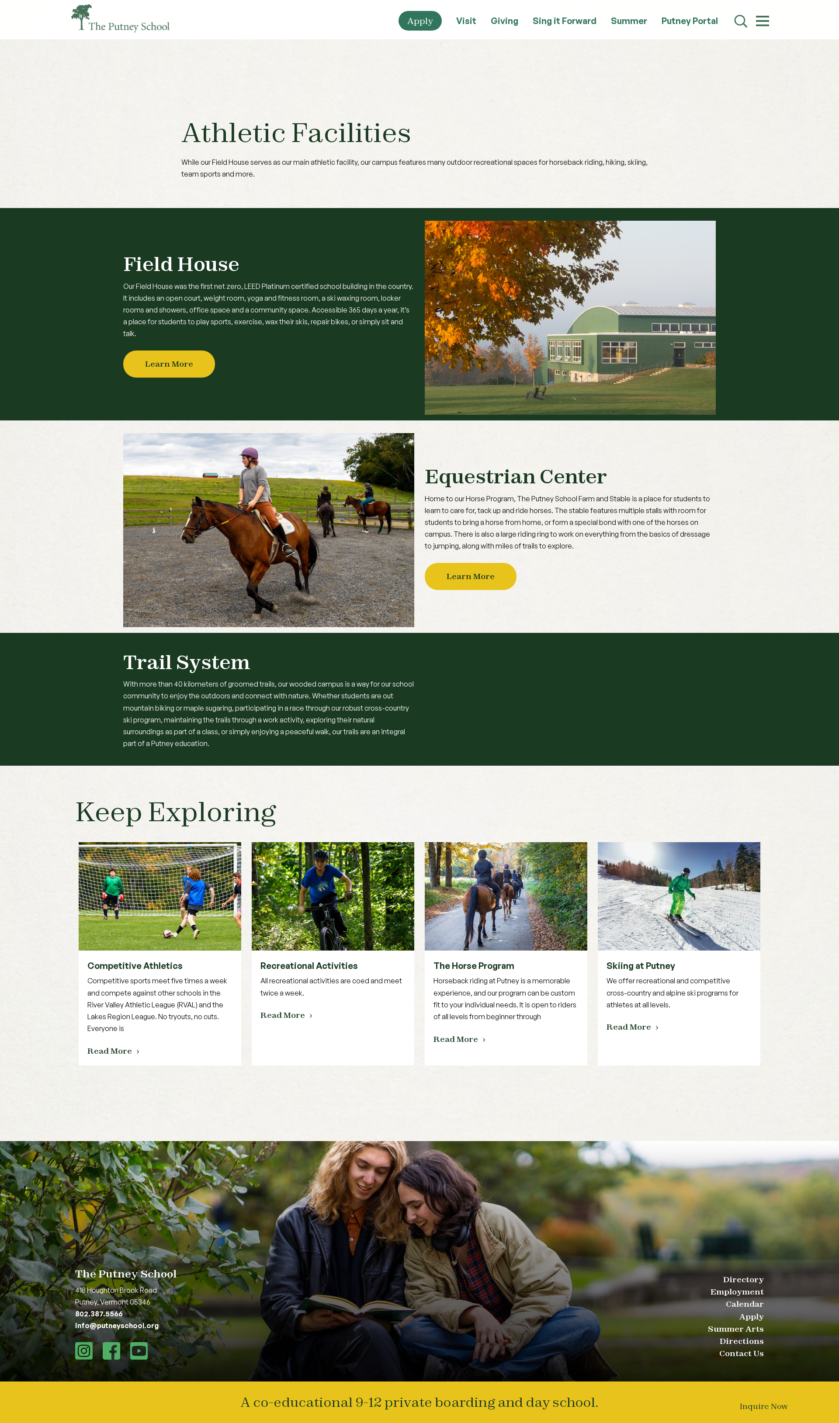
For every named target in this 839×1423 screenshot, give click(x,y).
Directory (743, 1279)
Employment (737, 1292)
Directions (742, 1341)
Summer (629, 20)
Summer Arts (736, 1329)
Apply (420, 20)
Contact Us (741, 1353)
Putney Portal (690, 20)
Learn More (169, 364)
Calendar (745, 1304)
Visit (466, 20)
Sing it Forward (564, 20)
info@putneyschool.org (117, 1325)
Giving (504, 20)
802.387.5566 (99, 1313)
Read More (109, 1051)
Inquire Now (764, 1406)
